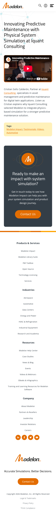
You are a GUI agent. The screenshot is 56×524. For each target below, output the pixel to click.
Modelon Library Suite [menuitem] (28, 257)
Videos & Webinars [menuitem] (28, 374)
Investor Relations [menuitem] (28, 424)
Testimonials (30, 129)
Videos (40, 129)
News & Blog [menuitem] (28, 362)
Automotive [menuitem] (28, 304)
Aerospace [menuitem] (28, 298)
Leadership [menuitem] (28, 418)
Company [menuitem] (28, 398)
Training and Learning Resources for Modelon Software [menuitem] (28, 388)
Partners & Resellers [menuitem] (28, 412)
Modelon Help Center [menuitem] (28, 350)
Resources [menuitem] (28, 342)
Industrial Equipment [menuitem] (28, 327)
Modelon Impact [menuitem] (28, 251)
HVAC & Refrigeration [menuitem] (28, 321)
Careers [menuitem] (28, 430)
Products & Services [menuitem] (28, 243)
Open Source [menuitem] (28, 269)
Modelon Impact (15, 129)
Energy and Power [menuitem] (28, 316)
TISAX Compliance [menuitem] (28, 508)
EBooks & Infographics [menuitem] (28, 380)
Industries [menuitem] (28, 289)
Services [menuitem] (28, 281)
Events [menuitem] (28, 368)
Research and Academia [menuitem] (28, 333)
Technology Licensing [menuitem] (28, 275)
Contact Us (28, 214)
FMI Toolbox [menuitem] (28, 263)
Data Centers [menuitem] (28, 310)
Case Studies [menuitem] (28, 356)
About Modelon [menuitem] (28, 406)
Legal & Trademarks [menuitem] (28, 498)
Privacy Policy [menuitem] (28, 503)
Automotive (12, 132)
